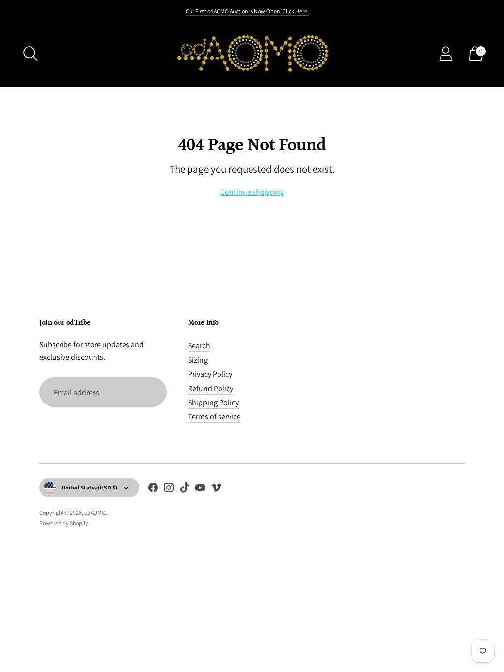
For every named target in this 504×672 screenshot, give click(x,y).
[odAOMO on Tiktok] (184, 489)
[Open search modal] (30, 53)
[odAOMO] (252, 53)
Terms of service (214, 416)
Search (199, 345)
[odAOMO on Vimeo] (216, 489)
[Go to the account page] (446, 53)
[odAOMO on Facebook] (153, 489)
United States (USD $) (89, 487)
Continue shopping (252, 192)
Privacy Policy (210, 374)
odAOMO (95, 512)
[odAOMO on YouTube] (200, 489)
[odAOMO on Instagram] (169, 489)
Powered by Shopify (63, 523)
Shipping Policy (213, 402)
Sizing (198, 360)
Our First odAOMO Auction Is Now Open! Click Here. (247, 11)
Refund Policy (210, 388)
